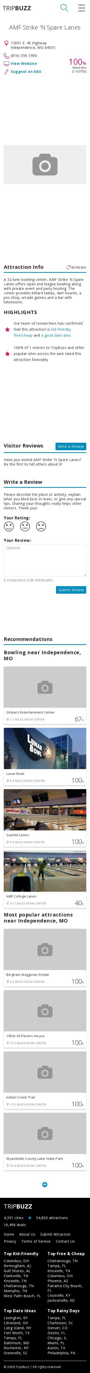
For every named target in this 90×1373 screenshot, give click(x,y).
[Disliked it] (41, 527)
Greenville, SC (16, 1352)
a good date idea (56, 335)
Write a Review (71, 446)
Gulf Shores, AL (17, 1270)
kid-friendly (60, 329)
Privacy (10, 1241)
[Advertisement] (45, 109)
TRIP (16, 8)
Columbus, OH (16, 1260)
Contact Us (65, 1241)
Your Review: (17, 540)
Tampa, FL (57, 1265)
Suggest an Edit (26, 71)
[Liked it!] (9, 527)
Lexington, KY (16, 1317)
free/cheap (23, 335)
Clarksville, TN (16, 1275)
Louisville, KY (59, 1295)
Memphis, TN (15, 1290)
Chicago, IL (57, 1337)
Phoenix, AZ (58, 1280)
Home (9, 1234)
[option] (45, 164)
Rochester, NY (16, 1347)
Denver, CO (58, 1327)
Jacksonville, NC (61, 1300)
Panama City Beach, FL (65, 1288)
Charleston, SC (60, 1322)
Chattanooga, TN (19, 1285)
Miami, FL (56, 1342)
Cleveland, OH (16, 1322)
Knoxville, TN (15, 1280)
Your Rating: (17, 517)
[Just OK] (25, 527)
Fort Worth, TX (17, 1332)
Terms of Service (36, 1241)
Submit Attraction (55, 1234)
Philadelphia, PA (61, 1352)
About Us (27, 1234)
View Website (24, 63)
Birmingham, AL (18, 1265)
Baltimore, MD (17, 1342)
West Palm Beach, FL (22, 1295)
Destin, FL (56, 1332)
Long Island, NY (17, 1327)
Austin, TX (56, 1347)
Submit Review (71, 589)
